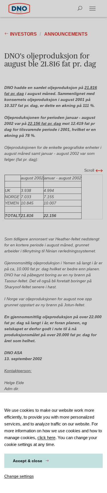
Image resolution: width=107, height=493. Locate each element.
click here (46, 437)
